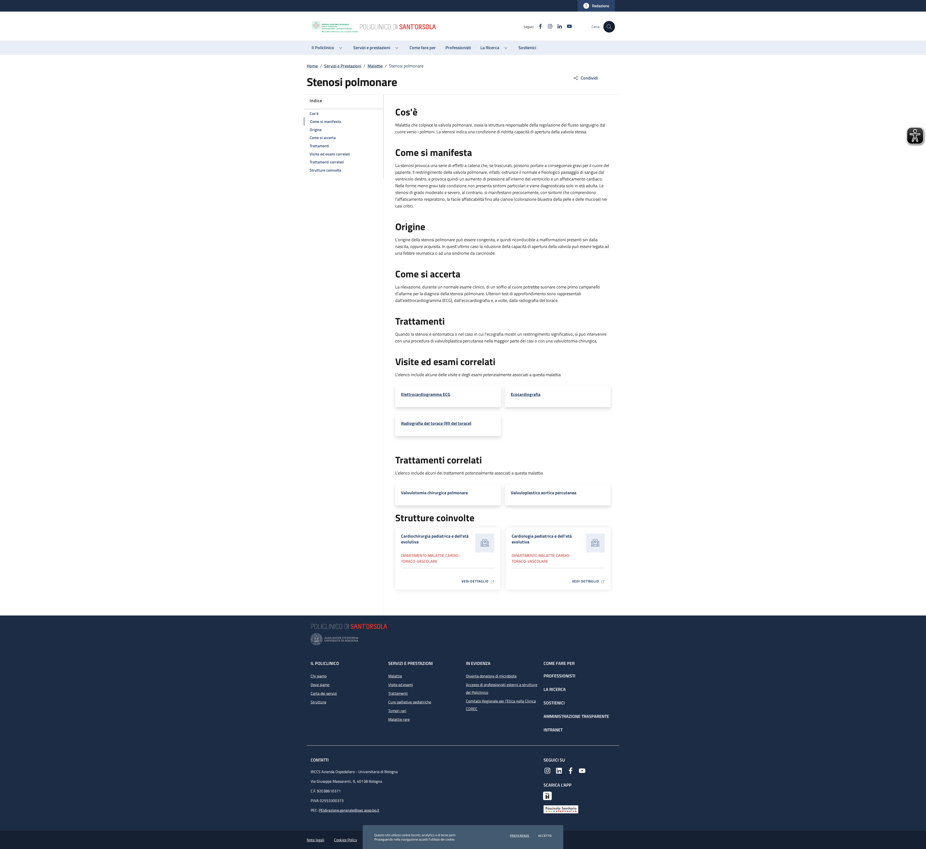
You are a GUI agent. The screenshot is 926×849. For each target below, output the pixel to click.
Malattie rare (399, 719)
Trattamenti (398, 693)
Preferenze (520, 835)
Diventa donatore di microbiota (491, 676)
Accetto (545, 835)
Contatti (320, 760)
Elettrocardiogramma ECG (425, 394)
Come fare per (559, 663)
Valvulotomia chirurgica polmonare (434, 493)
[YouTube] (582, 770)
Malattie (375, 66)
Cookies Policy (345, 840)
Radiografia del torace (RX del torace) (436, 423)
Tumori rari (397, 711)
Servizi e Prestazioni (342, 66)
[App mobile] (547, 795)
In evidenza (478, 663)
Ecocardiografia (525, 394)
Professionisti (559, 676)
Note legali (315, 840)
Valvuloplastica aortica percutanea (543, 493)
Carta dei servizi (324, 693)
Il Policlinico (325, 663)
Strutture (318, 702)
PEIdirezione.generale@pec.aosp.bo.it (349, 810)
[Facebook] (570, 770)
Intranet (553, 730)
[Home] (417, 26)
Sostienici (554, 703)
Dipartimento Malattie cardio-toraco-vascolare (430, 558)
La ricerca (555, 689)
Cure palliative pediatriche (409, 702)
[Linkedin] (559, 770)
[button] (596, 6)
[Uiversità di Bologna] (463, 639)
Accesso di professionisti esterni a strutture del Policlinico (501, 688)
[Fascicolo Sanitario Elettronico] (561, 809)
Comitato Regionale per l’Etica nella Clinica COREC (501, 705)
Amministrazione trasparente (576, 716)
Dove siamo (320, 685)
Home (312, 66)
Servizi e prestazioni (410, 663)
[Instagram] (547, 770)
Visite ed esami (400, 685)
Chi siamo (319, 676)
